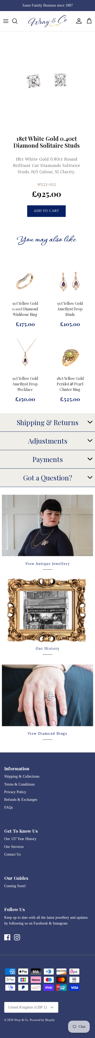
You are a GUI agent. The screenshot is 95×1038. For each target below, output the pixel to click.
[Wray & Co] (47, 21)
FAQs (8, 807)
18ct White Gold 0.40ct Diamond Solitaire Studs (46, 142)
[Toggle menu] (6, 21)
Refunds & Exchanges (20, 800)
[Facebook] (7, 937)
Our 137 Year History (20, 839)
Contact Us (12, 854)
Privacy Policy (15, 792)
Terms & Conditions (19, 784)
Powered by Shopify (42, 1019)
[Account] (77, 21)
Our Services (13, 847)
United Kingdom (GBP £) (27, 1007)
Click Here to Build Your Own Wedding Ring (47, 7)
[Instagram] (17, 937)
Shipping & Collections (21, 776)
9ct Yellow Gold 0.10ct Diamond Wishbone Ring (25, 309)
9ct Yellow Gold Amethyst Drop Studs (70, 309)
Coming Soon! (15, 886)
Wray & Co (21, 1019)
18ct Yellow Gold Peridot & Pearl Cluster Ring (70, 384)
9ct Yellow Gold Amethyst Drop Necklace (25, 384)
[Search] (17, 21)
